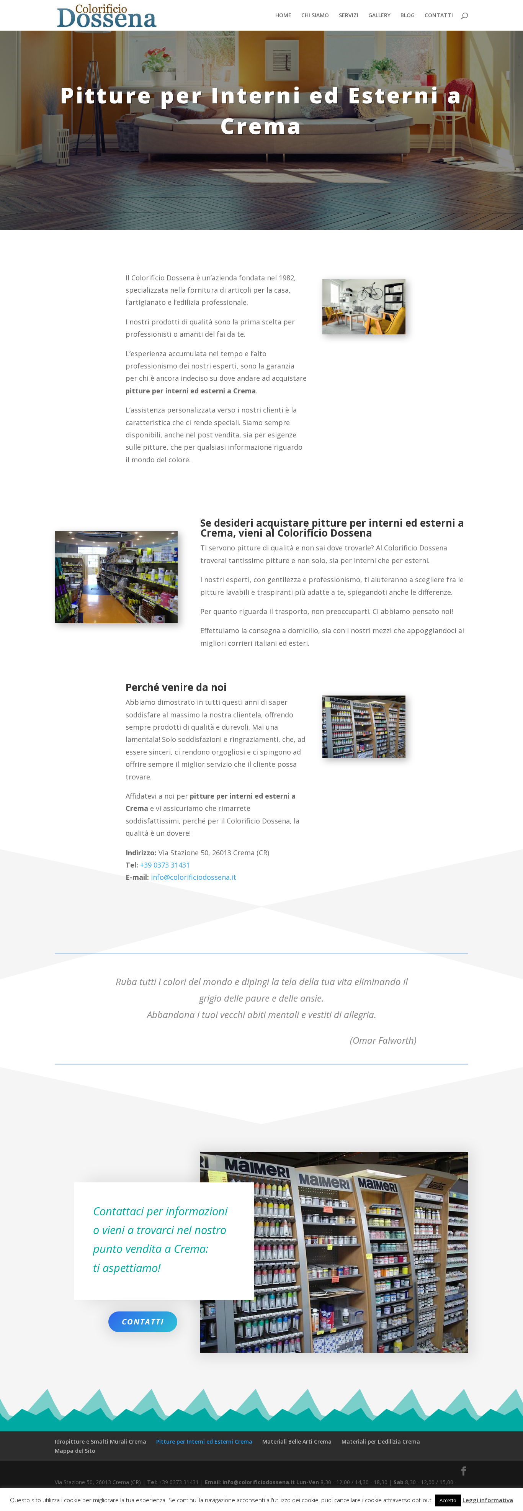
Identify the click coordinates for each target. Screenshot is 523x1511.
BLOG (407, 16)
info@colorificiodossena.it (193, 877)
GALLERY (379, 16)
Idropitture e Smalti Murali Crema (100, 1441)
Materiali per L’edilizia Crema (381, 1441)
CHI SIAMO (315, 16)
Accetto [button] (448, 1500)
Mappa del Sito (75, 1450)
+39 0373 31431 (165, 864)
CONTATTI (439, 16)
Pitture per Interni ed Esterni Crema (204, 1441)
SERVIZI (348, 16)
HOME (283, 16)
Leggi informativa (488, 1500)
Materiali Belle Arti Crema (297, 1441)
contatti (143, 1321)
